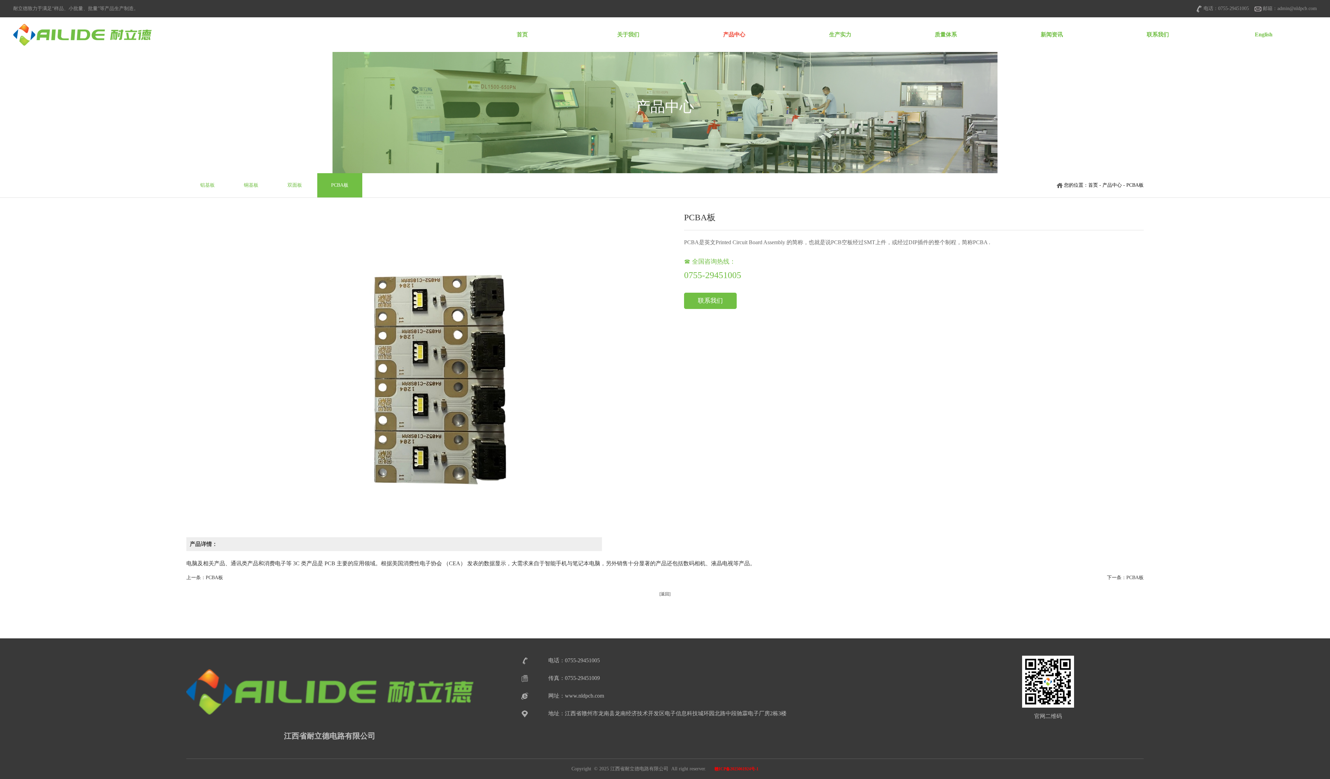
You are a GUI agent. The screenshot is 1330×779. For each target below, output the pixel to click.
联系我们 (1158, 34)
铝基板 (207, 185)
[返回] (665, 594)
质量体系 (946, 34)
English (1264, 34)
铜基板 (251, 185)
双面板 (294, 185)
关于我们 (628, 34)
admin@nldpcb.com (1297, 8)
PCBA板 (339, 185)
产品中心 (734, 34)
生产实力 (840, 34)
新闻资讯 (1052, 34)
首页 (522, 34)
